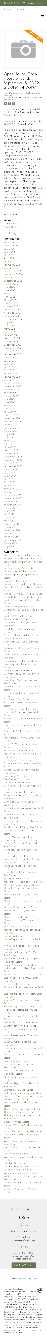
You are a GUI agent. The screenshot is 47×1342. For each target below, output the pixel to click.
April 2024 (9, 332)
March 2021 (10, 447)
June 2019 (9, 511)
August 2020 (11, 470)
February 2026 (12, 265)
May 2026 (9, 255)
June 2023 (9, 364)
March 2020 (10, 486)
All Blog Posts (11, 224)
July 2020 (9, 473)
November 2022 (13, 386)
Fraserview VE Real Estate (18, 760)
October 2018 (11, 537)
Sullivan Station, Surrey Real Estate (23, 1093)
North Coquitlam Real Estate (19, 936)
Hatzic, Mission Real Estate (18, 837)
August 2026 (11, 246)
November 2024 (13, 313)
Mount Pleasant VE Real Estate (20, 927)
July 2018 (9, 546)
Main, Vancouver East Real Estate (22, 885)
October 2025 (11, 278)
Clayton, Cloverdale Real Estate (21, 635)
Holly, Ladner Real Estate (17, 856)
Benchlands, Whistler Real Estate (21, 555)
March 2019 (10, 521)
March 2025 (10, 300)
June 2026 (9, 252)
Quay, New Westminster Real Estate (23, 975)
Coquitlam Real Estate (16, 639)
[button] (12, 3)
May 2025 (9, 294)
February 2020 (12, 489)
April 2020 (10, 482)
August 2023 (11, 358)
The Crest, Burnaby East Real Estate (23, 1109)
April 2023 (9, 370)
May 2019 (9, 514)
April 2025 (9, 297)
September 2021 (13, 428)
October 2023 (11, 351)
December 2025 (13, 271)
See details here (12, 115)
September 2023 (13, 354)
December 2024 (12, 310)
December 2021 (12, 418)
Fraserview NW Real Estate (18, 751)
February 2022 (12, 415)
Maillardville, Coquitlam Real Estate (23, 882)
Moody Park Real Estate (16, 917)
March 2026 (10, 262)
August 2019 (10, 508)
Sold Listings (10, 233)
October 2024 (11, 316)
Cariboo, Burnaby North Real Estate (23, 594)
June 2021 (9, 438)
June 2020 (10, 476)
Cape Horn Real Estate (16, 581)
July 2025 (9, 287)
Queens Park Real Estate (17, 984)
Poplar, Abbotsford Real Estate (20, 965)
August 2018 (10, 543)
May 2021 (9, 441)
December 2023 (12, 345)
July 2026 (9, 249)
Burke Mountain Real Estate (18, 568)
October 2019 (11, 502)
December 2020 (13, 457)
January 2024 (11, 342)
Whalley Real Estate (14, 1163)
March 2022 (10, 412)
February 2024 (12, 338)
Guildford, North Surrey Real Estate (23, 827)
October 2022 (11, 390)
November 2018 (12, 534)
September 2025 (13, 281)
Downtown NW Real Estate (18, 671)
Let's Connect (23, 1265)
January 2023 (11, 380)
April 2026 (9, 258)
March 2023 (10, 374)
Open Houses (11, 230)
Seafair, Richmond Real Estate (20, 1026)
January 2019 (11, 527)
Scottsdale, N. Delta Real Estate (21, 1023)
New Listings (10, 227)
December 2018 (12, 530)
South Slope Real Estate (16, 1061)
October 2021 (11, 425)
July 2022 (9, 399)
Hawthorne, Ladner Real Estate (21, 840)
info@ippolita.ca (34, 3)
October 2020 (11, 463)
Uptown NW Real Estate (16, 1122)
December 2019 (12, 495)
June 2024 (9, 326)
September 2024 (13, 319)
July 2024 (9, 322)
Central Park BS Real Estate (18, 607)
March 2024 (10, 335)
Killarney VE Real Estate (16, 863)
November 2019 (12, 498)
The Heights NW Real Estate (19, 1112)
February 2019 (11, 524)
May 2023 (9, 367)
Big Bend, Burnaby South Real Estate (23, 559)
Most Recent (10, 242)
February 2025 (12, 303)
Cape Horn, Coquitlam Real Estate (22, 584)
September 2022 (13, 393)
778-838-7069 (14, 3)
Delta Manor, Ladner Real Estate (21, 661)
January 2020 (11, 492)
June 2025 (10, 290)
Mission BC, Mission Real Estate (20, 907)
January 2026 (11, 268)
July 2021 (9, 434)
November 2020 (13, 460)
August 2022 (11, 396)
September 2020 (13, 466)
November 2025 (13, 274)
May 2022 (9, 406)
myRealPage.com (28, 1278)
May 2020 (9, 479)
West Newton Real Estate (17, 1154)
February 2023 (12, 377)
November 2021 (12, 422)
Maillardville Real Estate (17, 879)
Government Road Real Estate (20, 792)
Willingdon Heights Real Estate (20, 1173)
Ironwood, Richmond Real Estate (21, 859)
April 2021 (9, 444)
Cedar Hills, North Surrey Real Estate (23, 597)
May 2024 (9, 329)
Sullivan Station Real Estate (18, 1090)
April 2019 (9, 518)
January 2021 (11, 454)
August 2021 (10, 431)
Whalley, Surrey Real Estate (19, 1170)
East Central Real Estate (16, 699)
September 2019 (13, 505)
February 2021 (11, 450)
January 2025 (11, 306)
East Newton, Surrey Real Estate (21, 709)
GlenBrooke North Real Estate (19, 776)
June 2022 (9, 402)
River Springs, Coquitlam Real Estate (23, 1007)
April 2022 (9, 409)
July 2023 (9, 361)
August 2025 (11, 284)
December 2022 (12, 383)
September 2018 (12, 540)
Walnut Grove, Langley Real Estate (23, 1131)
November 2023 (13, 348)
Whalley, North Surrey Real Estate (22, 1167)
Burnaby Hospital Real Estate (19, 571)
